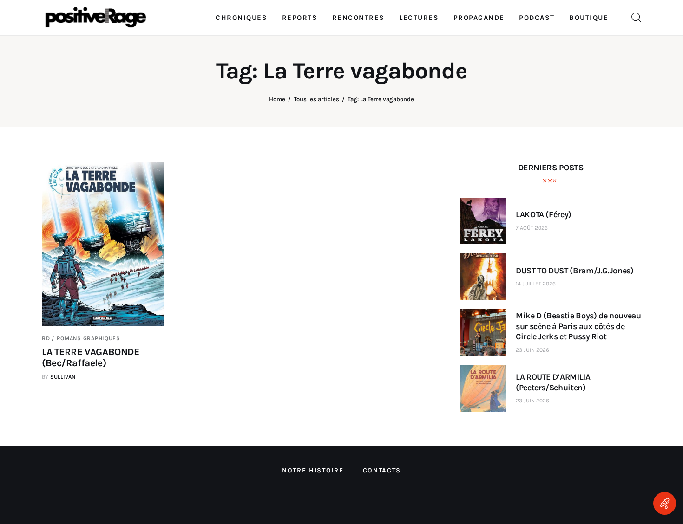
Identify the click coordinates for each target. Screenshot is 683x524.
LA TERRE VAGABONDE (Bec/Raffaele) (90, 357)
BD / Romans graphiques (81, 338)
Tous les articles (316, 99)
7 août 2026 (532, 228)
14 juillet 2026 (536, 283)
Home (277, 99)
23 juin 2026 (532, 350)
